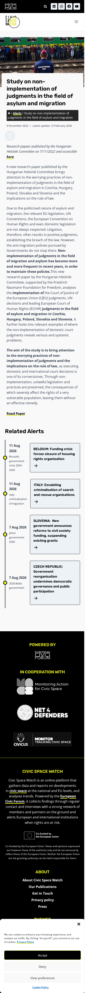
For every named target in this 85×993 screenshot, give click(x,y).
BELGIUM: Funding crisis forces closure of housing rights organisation (54, 454)
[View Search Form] (45, 6)
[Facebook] (69, 6)
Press (42, 906)
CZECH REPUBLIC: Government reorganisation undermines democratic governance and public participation (52, 579)
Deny (42, 967)
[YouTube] (76, 6)
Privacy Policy (25, 942)
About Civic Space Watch (42, 880)
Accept (42, 955)
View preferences (42, 978)
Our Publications (43, 886)
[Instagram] (61, 6)
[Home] (9, 113)
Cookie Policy (40, 987)
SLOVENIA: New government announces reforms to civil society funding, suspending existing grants (52, 531)
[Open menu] (76, 22)
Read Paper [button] (16, 413)
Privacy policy (42, 900)
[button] (79, 924)
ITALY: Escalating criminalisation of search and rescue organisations (54, 490)
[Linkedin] (54, 6)
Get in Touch (42, 893)
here (10, 157)
